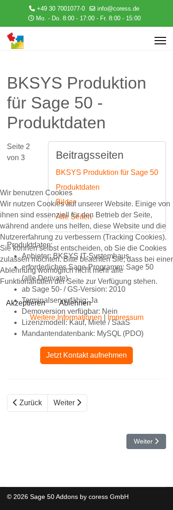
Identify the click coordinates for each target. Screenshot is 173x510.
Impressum (125, 317)
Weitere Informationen (66, 317)
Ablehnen (75, 303)
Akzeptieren (25, 303)
